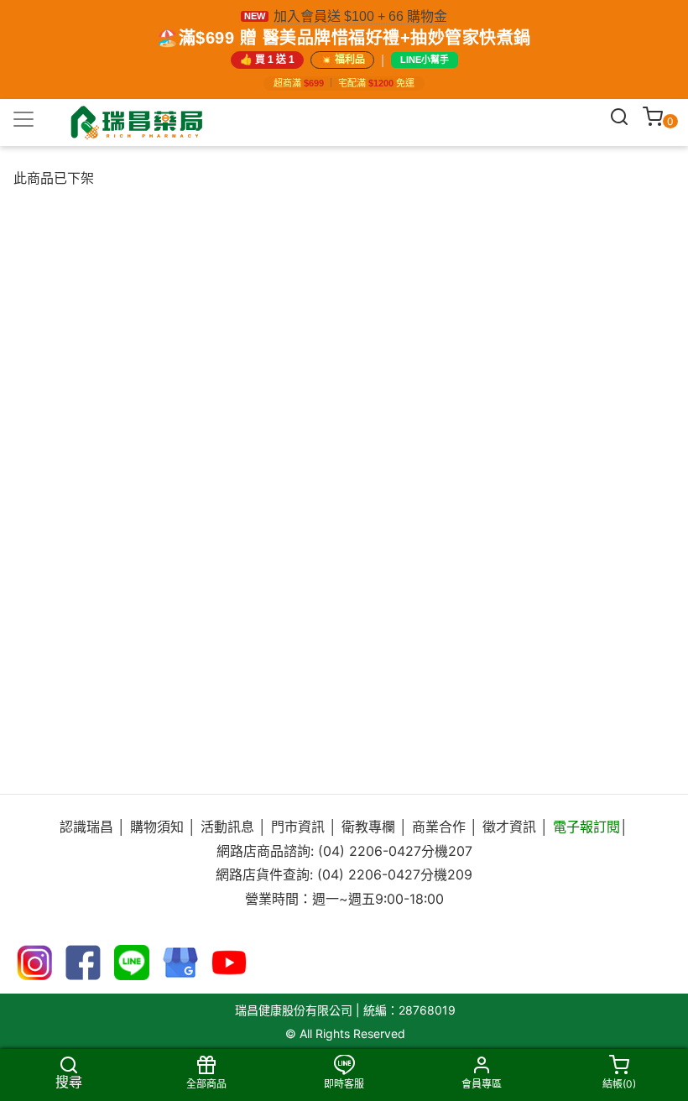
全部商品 (206, 1084)
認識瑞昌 (88, 826)
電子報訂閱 (586, 826)
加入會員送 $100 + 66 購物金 (360, 16)
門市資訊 (298, 826)
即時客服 (344, 1084)
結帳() (619, 1084)
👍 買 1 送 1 (267, 59)
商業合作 (439, 826)
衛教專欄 (368, 826)
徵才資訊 (509, 826)
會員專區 (481, 1084)
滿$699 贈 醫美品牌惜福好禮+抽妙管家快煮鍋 (355, 38)
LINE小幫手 (424, 60)
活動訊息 (229, 826)
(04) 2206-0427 (369, 851)
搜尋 (68, 1081)
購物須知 (159, 826)
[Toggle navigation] (23, 119)
